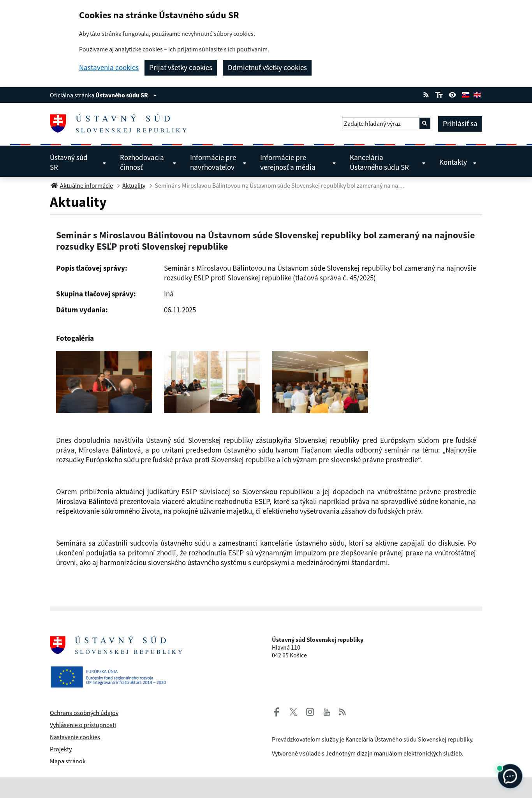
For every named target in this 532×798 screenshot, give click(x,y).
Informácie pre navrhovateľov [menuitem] (213, 162)
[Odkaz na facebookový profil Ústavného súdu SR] (276, 711)
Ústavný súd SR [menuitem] (69, 162)
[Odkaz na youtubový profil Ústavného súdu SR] (327, 711)
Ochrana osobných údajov (84, 713)
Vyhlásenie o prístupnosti (83, 725)
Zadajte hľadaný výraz (372, 123)
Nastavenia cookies (109, 67)
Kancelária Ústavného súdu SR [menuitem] (379, 162)
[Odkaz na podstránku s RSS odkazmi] (426, 94)
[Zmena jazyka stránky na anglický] (477, 94)
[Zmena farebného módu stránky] (452, 94)
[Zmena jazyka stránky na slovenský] (465, 94)
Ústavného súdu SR (122, 95)
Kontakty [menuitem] (453, 162)
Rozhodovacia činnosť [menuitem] (142, 162)
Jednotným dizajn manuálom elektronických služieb (394, 753)
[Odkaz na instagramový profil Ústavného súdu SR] (307, 711)
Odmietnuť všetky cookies (267, 67)
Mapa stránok (68, 761)
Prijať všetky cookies (180, 67)
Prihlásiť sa (460, 123)
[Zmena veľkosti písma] (438, 94)
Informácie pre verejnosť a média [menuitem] (287, 162)
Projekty (61, 749)
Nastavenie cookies (75, 737)
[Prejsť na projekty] (111, 671)
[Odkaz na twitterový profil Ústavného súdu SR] (290, 711)
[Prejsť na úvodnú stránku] (121, 123)
